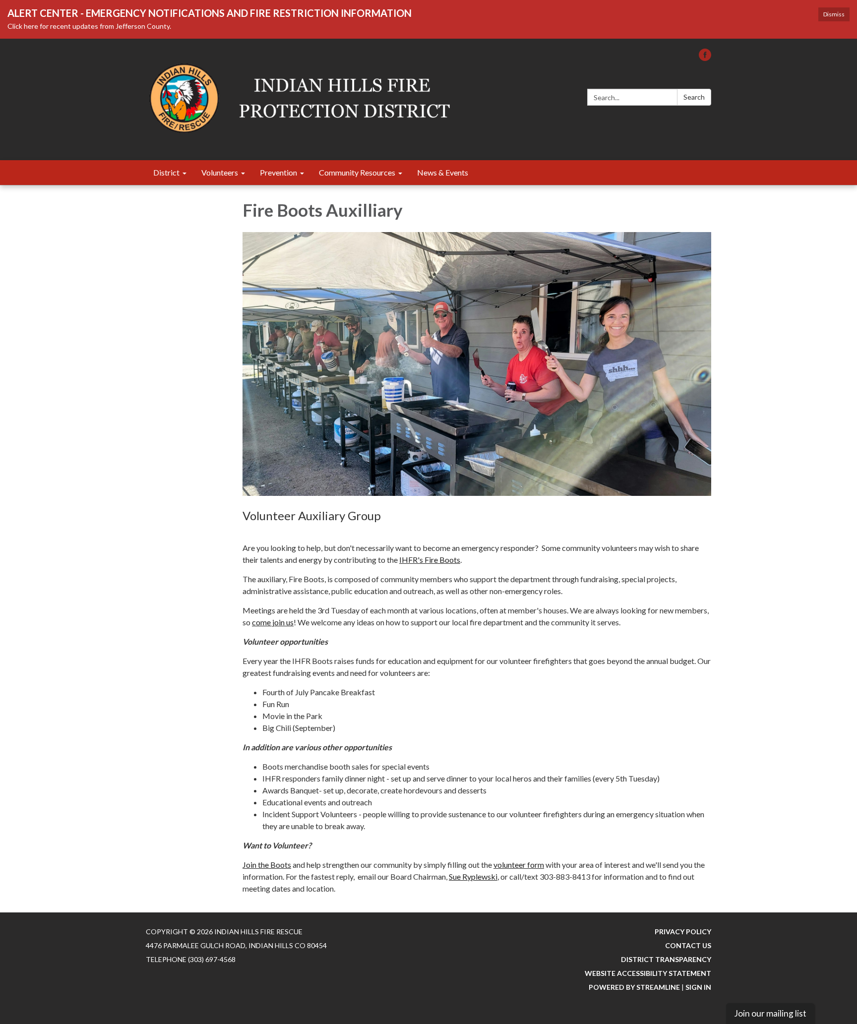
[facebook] (705, 57)
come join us (273, 622)
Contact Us (688, 945)
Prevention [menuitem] (278, 172)
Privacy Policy (683, 931)
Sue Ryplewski (473, 876)
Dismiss (834, 14)
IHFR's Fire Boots (429, 559)
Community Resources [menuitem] (357, 172)
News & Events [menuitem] (442, 172)
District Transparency (666, 959)
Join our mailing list (770, 1013)
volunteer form (518, 864)
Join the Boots (267, 864)
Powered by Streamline (634, 987)
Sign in (698, 987)
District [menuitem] (166, 172)
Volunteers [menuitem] (219, 172)
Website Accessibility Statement (648, 973)
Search (694, 97)
